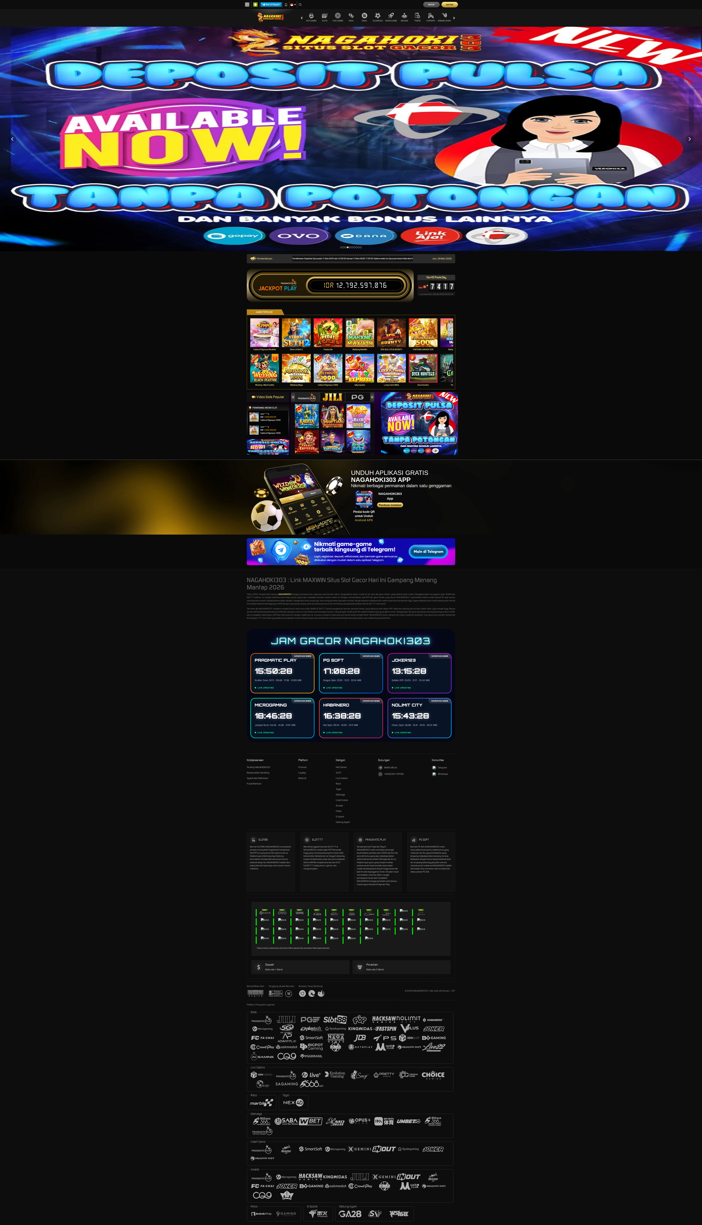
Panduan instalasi (390, 504)
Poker (418, 20)
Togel (364, 20)
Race (351, 20)
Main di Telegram (273, 4)
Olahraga (378, 20)
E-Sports (431, 20)
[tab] (307, 397)
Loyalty (302, 772)
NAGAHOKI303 (285, 594)
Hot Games (311, 20)
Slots (324, 20)
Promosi (302, 767)
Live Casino (338, 20)
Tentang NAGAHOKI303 (258, 767)
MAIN (267, 332)
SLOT (338, 772)
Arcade (404, 20)
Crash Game (391, 20)
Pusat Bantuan (254, 783)
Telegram (442, 767)
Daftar (449, 4)
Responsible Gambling (258, 772)
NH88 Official (390, 767)
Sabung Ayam (444, 20)
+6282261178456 (394, 774)
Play (290, 288)
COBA (309, 412)
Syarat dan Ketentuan (257, 778)
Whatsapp (443, 774)
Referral (302, 778)
